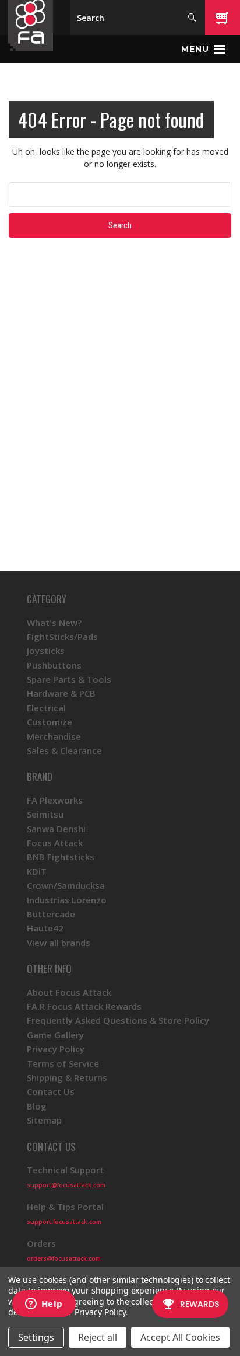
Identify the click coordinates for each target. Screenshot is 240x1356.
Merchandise (54, 736)
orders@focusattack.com (64, 1258)
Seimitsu (45, 814)
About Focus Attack (69, 992)
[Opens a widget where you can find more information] (44, 1304)
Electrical (46, 708)
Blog (37, 1106)
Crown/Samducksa (66, 885)
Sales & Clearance (64, 750)
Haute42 (45, 928)
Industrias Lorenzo (67, 900)
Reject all (97, 1337)
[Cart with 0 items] (222, 17)
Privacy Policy (55, 1049)
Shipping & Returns (67, 1077)
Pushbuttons (54, 665)
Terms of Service (63, 1063)
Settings (36, 1337)
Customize (49, 722)
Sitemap (44, 1120)
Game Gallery (55, 1035)
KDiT (37, 871)
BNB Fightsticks (60, 857)
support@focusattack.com (66, 1185)
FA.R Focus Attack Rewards (84, 1006)
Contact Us (51, 1091)
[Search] (192, 17)
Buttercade (51, 914)
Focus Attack (55, 843)
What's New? (54, 622)
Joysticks (46, 650)
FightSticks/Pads (62, 636)
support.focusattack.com (64, 1222)
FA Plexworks (55, 800)
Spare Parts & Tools (69, 679)
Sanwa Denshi (56, 829)
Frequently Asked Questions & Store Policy (118, 1020)
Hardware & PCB (61, 693)
